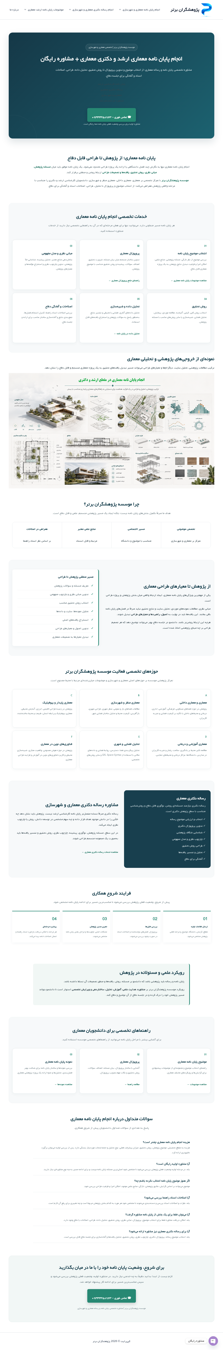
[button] (121, 10)
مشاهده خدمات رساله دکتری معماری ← (100, 852)
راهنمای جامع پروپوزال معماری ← (124, 280)
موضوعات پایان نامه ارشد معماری (46, 10)
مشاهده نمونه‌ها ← (63, 1084)
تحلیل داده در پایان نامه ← (127, 333)
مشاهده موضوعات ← (197, 1084)
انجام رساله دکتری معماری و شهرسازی (93, 10)
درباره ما (14, 10)
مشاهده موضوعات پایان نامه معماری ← (189, 280)
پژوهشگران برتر (185, 9)
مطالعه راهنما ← (132, 1084)
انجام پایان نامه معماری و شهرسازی (141, 10)
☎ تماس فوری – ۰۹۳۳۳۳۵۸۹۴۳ (111, 117)
